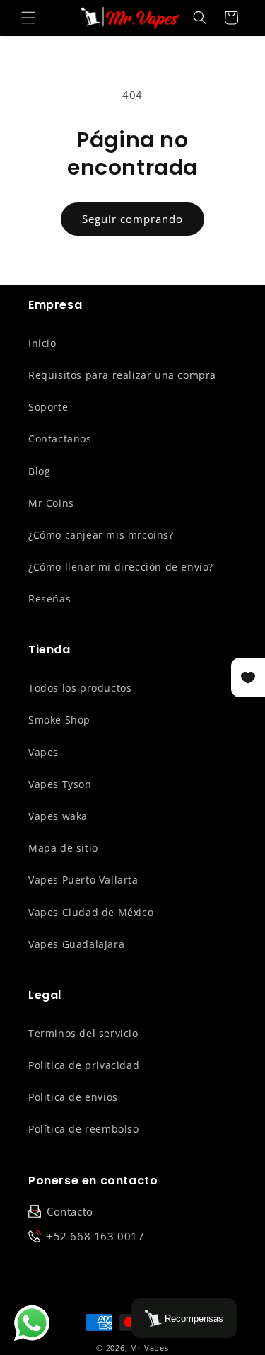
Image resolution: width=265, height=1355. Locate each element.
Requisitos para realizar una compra (122, 375)
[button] (28, 17)
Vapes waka (58, 816)
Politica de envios (73, 1097)
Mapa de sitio (63, 847)
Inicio (42, 343)
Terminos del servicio (83, 1033)
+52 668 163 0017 (96, 1236)
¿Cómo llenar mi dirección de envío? (120, 566)
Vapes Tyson (60, 784)
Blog (39, 471)
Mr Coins (51, 503)
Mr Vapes (149, 1347)
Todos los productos (79, 687)
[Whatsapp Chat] (31, 1323)
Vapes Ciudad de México (90, 912)
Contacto (70, 1211)
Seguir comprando (132, 219)
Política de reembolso (83, 1129)
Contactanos (60, 438)
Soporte (48, 406)
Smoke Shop (59, 719)
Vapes (43, 752)
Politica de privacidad (83, 1065)
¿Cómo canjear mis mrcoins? (101, 535)
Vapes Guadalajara (76, 944)
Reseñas (49, 598)
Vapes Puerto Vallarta (83, 879)
